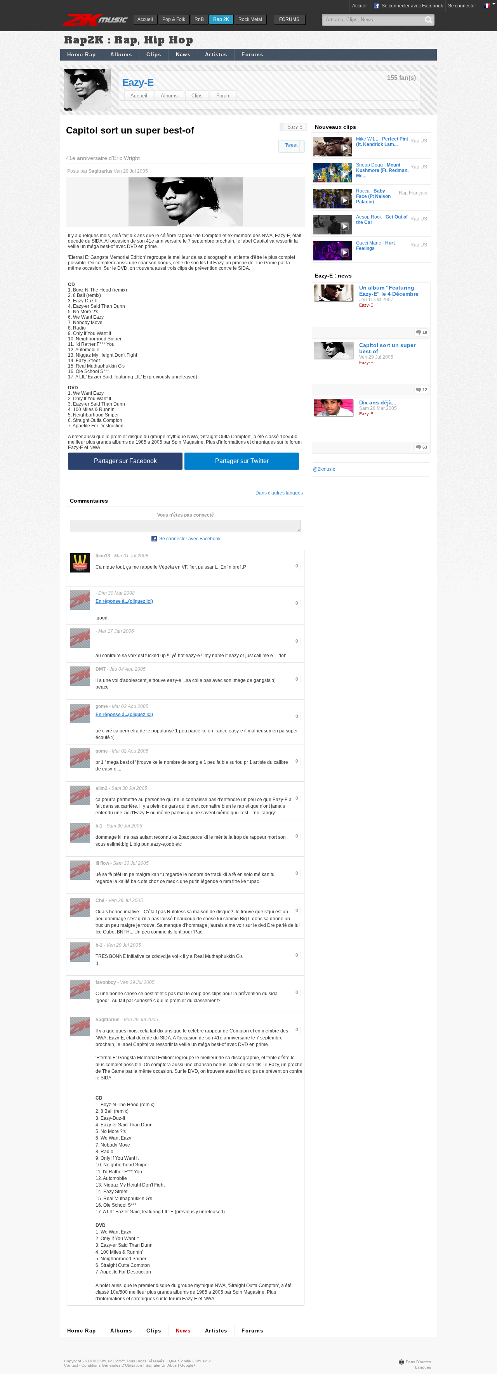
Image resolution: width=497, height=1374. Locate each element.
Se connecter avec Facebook (412, 6)
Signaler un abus (161, 1365)
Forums (252, 54)
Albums (121, 54)
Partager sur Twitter (242, 461)
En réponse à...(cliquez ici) (124, 601)
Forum (223, 96)
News (183, 54)
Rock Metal (250, 19)
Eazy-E (138, 82)
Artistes (216, 54)
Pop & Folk (173, 19)
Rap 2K (221, 19)
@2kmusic (324, 469)
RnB (199, 19)
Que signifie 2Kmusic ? (190, 1361)
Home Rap (81, 54)
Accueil (145, 19)
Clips (154, 54)
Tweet (291, 145)
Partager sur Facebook (125, 461)
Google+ (188, 1365)
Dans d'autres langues (279, 493)
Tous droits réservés (145, 1361)
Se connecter (462, 6)
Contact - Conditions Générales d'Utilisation (103, 1365)
